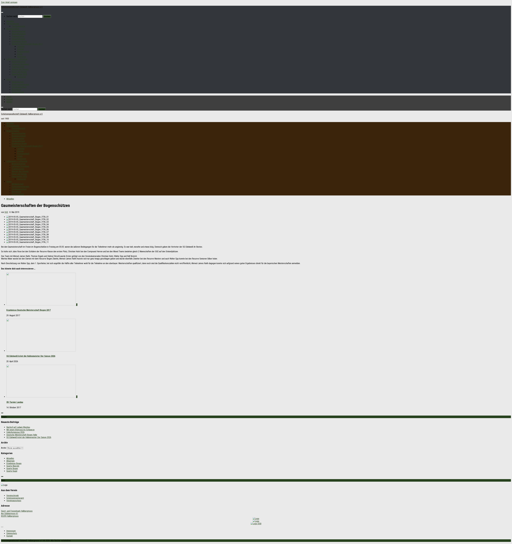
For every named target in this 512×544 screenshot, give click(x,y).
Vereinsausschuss (19, 87)
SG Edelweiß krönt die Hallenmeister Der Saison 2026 (30, 356)
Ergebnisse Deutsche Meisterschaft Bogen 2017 (28, 310)
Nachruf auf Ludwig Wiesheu (18, 427)
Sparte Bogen (12, 468)
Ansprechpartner (19, 31)
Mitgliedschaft (18, 82)
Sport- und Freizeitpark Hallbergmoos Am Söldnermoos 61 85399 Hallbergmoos (17, 513)
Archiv (3, 448)
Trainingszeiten (18, 36)
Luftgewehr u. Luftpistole (16, 59)
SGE (6, 212)
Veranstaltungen (18, 39)
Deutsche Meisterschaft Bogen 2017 (27, 44)
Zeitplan (20, 49)
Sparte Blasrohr (12, 466)
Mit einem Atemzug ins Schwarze (20, 429)
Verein (9, 79)
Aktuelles (10, 21)
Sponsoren (21, 56)
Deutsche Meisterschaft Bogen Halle (21, 435)
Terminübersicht (18, 26)
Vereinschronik (18, 92)
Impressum (11, 531)
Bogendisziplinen (19, 34)
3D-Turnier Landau (14, 402)
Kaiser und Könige (19, 72)
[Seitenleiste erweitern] (2, 412)
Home (8, 97)
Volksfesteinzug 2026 (15, 432)
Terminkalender (12, 24)
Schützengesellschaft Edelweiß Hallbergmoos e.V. (22, 7)
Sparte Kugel (11, 471)
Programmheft (23, 51)
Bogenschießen (12, 29)
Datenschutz (11, 533)
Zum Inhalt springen (9, 2)
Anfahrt (9, 102)
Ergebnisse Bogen (19, 41)
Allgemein (10, 461)
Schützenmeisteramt (20, 84)
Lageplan (21, 46)
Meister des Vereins (20, 69)
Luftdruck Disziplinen (20, 64)
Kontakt (9, 99)
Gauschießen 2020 (19, 74)
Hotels (20, 54)
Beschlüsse (16, 89)
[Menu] (2, 12)
